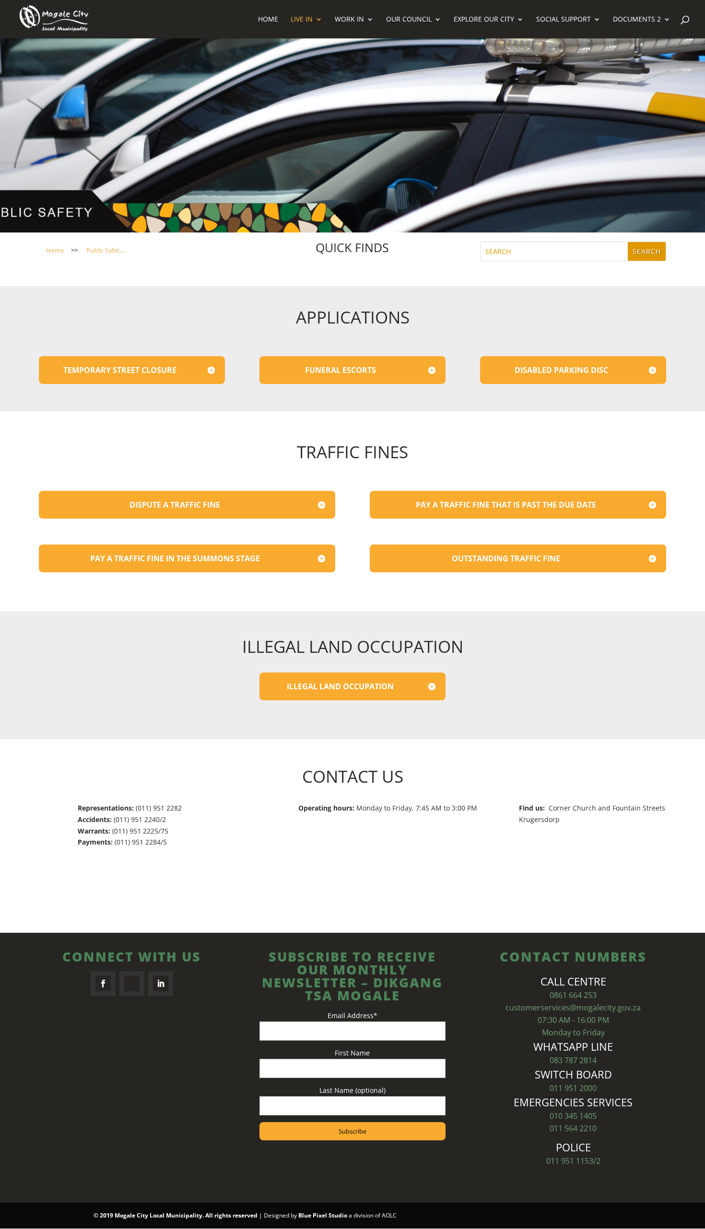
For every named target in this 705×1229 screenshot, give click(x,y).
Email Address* (352, 1015)
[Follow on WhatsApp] (131, 983)
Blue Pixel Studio (322, 1215)
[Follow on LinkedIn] (160, 983)
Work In (349, 19)
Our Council (409, 19)
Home (268, 19)
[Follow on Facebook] (103, 983)
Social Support (563, 19)
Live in (302, 19)
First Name (352, 1052)
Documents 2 (637, 19)
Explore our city (484, 19)
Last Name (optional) (352, 1090)
